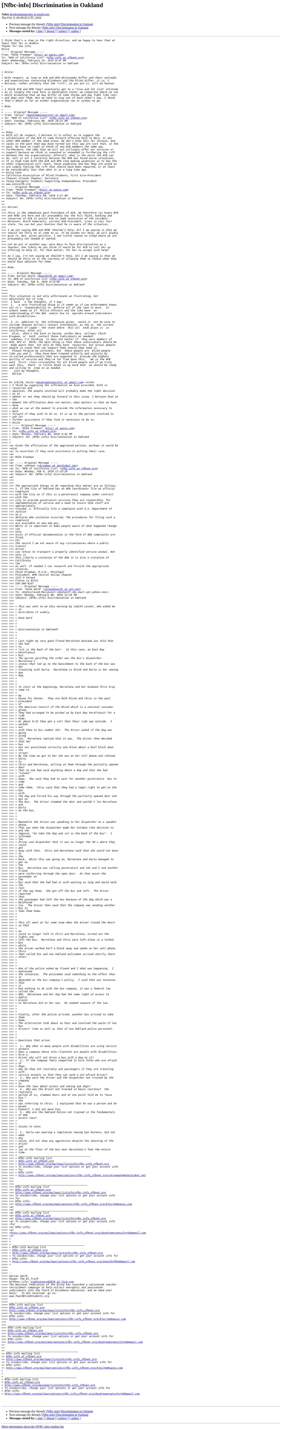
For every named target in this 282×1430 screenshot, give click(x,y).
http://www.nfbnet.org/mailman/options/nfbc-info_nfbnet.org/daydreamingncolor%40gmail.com (78, 1232)
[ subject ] (63, 31)
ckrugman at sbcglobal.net (57, 465)
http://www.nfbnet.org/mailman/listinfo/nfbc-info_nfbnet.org (63, 1163)
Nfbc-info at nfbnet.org (36, 1161)
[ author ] (75, 31)
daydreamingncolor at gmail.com (29, 14)
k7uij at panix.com (49, 54)
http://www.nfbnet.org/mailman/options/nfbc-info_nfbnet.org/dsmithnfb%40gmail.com (73, 1261)
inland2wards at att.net (62, 589)
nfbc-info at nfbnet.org (65, 57)
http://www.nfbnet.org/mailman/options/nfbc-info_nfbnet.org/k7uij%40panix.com (73, 1204)
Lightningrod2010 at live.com (52, 1281)
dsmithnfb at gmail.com (55, 276)
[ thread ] (50, 31)
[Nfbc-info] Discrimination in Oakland (69, 24)
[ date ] (40, 31)
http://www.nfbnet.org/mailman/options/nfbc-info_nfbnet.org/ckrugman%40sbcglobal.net (82, 1175)
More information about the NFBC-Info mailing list (33, 1426)
